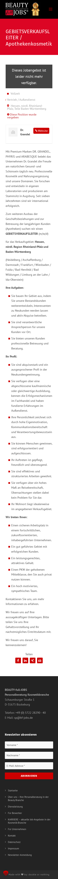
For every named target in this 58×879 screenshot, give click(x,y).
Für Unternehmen (17, 829)
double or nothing (39, 874)
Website (43, 131)
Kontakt (12, 835)
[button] (18, 660)
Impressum (13, 848)
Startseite (13, 790)
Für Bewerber (15, 813)
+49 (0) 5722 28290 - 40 (30, 713)
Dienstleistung (15, 806)
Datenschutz (14, 842)
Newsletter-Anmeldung (20, 854)
